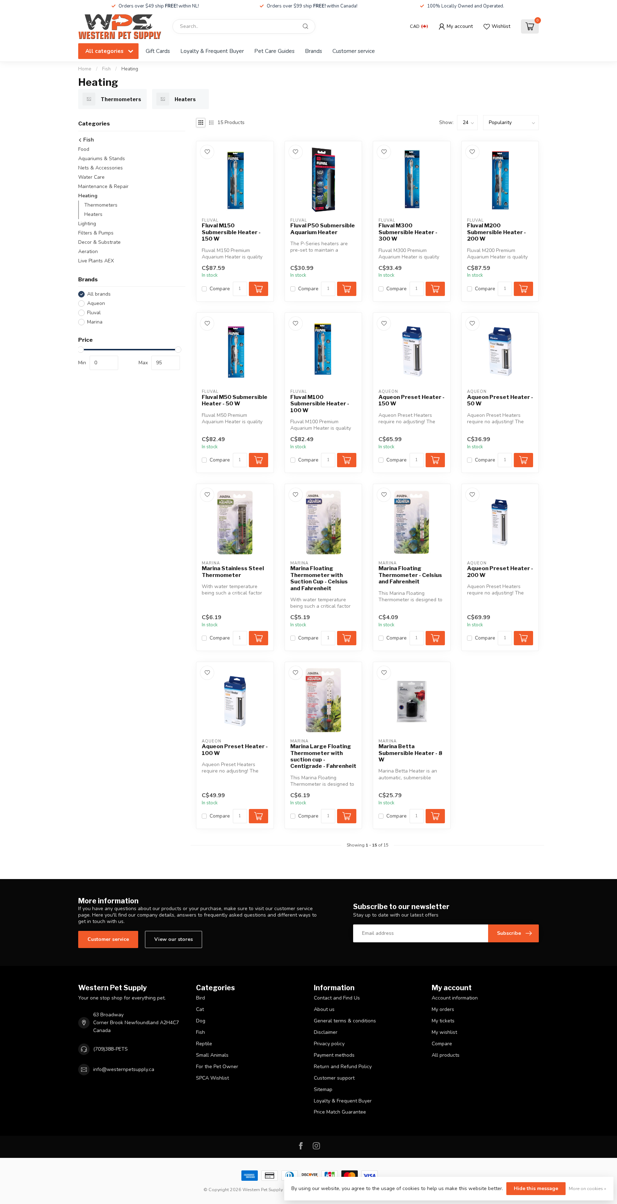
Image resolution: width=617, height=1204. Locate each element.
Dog (200, 1020)
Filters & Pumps (96, 233)
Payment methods (334, 1055)
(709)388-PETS (110, 1049)
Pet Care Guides (274, 51)
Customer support (334, 1078)
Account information (455, 998)
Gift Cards (158, 51)
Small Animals (212, 1055)
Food (83, 149)
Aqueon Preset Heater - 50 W (500, 400)
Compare (220, 288)
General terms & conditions (345, 1020)
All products (446, 1055)
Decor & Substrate (99, 242)
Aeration (88, 251)
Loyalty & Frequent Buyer (212, 51)
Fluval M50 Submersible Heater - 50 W (234, 400)
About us (324, 1009)
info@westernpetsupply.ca (123, 1069)
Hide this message (536, 1188)
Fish (106, 69)
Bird (200, 998)
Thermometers (100, 205)
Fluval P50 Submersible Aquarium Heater (322, 228)
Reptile (204, 1043)
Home (84, 69)
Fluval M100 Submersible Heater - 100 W (319, 404)
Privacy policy (329, 1043)
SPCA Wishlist (212, 1078)
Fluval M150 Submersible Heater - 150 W (231, 232)
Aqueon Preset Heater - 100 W (235, 749)
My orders (443, 1009)
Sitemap (323, 1089)
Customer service (353, 51)
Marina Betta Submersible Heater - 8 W (410, 753)
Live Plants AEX (96, 260)
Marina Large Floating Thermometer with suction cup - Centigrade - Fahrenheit (323, 756)
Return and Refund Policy (343, 1066)
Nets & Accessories (100, 167)
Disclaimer (325, 1032)
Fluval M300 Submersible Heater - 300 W (407, 232)
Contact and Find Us (337, 998)
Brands (313, 51)
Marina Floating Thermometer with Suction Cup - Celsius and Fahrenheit (319, 578)
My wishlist (444, 1032)
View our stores (173, 939)
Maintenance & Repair (103, 186)
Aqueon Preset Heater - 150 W (411, 400)
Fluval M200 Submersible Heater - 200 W (496, 232)
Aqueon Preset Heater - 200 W (500, 571)
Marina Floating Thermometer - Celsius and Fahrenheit (410, 575)
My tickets (443, 1020)
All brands (99, 294)
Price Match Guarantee (340, 1112)
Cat (200, 1009)
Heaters (93, 214)
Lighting (87, 223)
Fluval (94, 312)
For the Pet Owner (217, 1066)
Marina (94, 322)
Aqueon (96, 303)
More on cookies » (587, 1188)
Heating (129, 69)
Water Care (91, 177)
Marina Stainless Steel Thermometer (233, 571)
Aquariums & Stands (101, 158)
